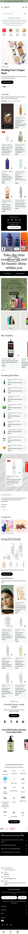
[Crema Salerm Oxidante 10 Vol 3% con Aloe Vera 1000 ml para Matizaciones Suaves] (7, 164)
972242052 (6, 874)
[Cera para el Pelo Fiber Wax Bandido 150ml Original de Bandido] (4, 439)
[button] (3, 86)
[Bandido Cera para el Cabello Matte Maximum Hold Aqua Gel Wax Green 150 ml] (4, 407)
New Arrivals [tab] (4, 101)
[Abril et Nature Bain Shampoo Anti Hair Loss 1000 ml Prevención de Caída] (10, 347)
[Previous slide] (1, 86)
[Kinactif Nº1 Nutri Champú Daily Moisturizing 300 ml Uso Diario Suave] (20, 650)
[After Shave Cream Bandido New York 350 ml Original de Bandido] (4, 398)
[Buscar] (25, 13)
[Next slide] (9, 86)
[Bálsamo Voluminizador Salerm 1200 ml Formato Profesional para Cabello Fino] (7, 137)
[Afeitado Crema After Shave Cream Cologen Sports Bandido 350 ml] (4, 424)
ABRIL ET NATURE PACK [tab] (14, 101)
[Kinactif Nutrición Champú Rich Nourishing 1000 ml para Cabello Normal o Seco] (17, 564)
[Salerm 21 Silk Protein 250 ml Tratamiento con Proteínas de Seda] (20, 192)
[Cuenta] (23, 7)
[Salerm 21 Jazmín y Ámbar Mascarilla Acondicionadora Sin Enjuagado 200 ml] (7, 192)
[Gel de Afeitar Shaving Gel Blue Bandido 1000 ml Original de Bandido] (4, 382)
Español (3, 917)
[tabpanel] (14, 568)
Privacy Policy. (14, 902)
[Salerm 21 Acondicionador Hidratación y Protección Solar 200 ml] (20, 164)
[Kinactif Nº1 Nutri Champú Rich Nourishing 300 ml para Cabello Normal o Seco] (7, 677)
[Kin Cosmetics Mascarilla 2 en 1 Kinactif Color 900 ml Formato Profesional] (10, 564)
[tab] (11, 539)
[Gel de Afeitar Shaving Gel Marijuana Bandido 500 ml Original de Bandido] (4, 415)
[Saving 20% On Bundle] (14, 551)
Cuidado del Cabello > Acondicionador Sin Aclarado (7, 201)
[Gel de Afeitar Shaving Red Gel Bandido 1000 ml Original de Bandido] (4, 390)
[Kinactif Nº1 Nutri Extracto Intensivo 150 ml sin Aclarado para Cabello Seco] (20, 677)
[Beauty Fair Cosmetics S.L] (8, 829)
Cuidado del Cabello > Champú (8, 359)
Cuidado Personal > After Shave (15, 429)
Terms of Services (20, 901)
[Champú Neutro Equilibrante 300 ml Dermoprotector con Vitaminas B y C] (20, 137)
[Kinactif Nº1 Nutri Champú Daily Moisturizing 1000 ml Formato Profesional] (23, 564)
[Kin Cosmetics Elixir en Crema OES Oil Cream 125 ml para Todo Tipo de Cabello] (4, 564)
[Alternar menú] (2, 7)
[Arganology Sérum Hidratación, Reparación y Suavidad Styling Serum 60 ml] (20, 110)
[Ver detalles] (25, 382)
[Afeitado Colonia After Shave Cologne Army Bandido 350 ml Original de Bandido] (4, 431)
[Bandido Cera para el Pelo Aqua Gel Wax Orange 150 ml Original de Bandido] (4, 448)
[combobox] (14, 13)
